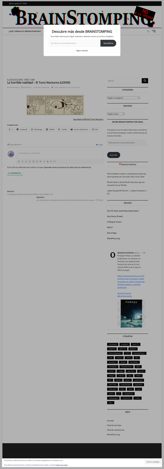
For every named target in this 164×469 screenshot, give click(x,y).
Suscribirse (108, 43)
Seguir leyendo (82, 50)
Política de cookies (61, 465)
